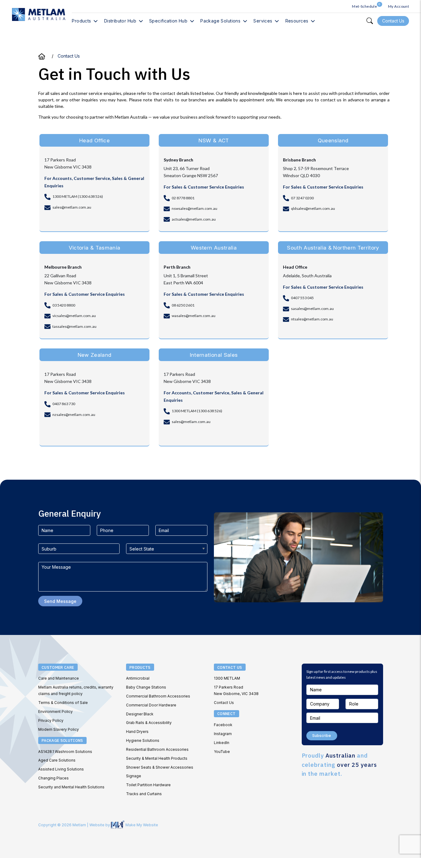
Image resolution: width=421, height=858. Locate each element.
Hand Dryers (137, 731)
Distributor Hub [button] (120, 20)
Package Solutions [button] (220, 20)
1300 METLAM (227, 678)
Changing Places (53, 778)
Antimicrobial (137, 678)
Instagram (223, 733)
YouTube (222, 751)
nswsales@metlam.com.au (194, 208)
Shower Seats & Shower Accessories (159, 767)
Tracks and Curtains (144, 793)
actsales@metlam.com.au (194, 219)
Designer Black (139, 714)
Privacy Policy (50, 720)
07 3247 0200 (302, 198)
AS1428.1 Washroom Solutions (65, 751)
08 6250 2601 (183, 305)
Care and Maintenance (58, 678)
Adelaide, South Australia (307, 275)
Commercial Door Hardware (151, 705)
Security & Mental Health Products (156, 758)
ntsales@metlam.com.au (312, 319)
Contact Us (224, 702)
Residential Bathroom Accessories (157, 749)
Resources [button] (297, 20)
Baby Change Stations (146, 687)
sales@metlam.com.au (71, 207)
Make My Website (141, 825)
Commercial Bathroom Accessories (158, 696)
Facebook (223, 724)
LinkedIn (221, 742)
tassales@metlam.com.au (74, 326)
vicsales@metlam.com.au (74, 315)
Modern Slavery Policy (58, 729)
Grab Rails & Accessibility (149, 722)
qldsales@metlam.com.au (313, 208)
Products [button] (81, 20)
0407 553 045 (302, 297)
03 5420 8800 (63, 305)
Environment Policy (55, 711)
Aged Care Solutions (57, 760)
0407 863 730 (63, 403)
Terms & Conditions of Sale (63, 702)
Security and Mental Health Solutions (71, 787)
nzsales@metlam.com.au (73, 414)
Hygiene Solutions (142, 740)
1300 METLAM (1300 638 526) (77, 196)
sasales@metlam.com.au (312, 308)
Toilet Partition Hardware (148, 785)
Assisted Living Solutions (61, 769)
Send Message (60, 601)
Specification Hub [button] (168, 20)
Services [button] (262, 20)
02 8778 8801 (183, 198)
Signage (133, 776)
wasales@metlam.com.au (193, 315)
